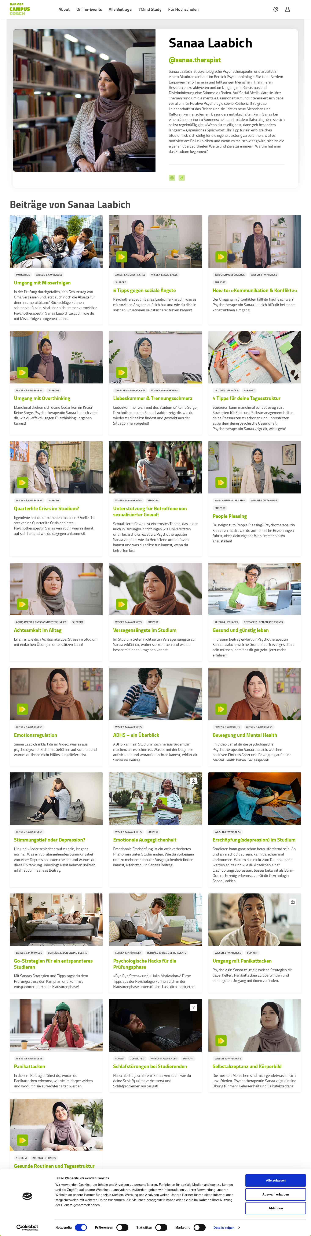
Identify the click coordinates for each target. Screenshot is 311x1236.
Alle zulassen (276, 1180)
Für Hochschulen (183, 9)
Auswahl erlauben (275, 1194)
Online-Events (89, 9)
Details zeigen (223, 1227)
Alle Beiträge (120, 9)
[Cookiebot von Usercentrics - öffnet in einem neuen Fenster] (27, 1228)
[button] (275, 9)
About (64, 9)
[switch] (122, 1227)
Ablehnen (276, 1208)
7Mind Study (149, 9)
